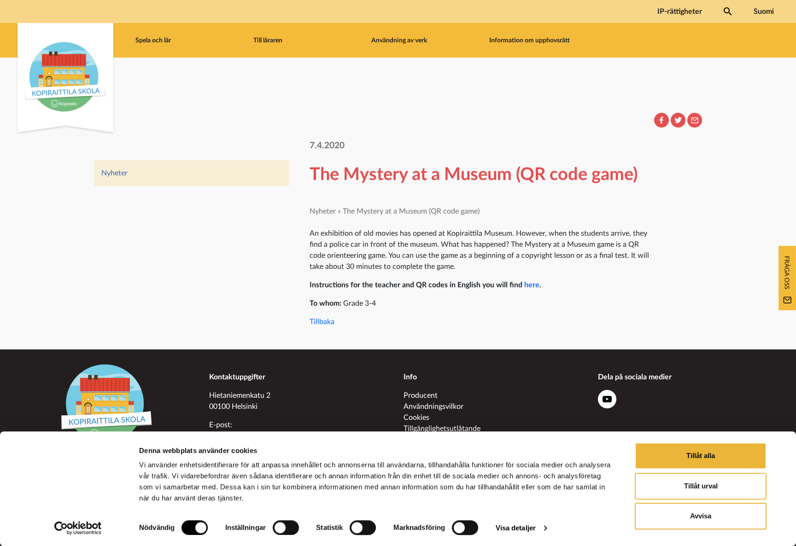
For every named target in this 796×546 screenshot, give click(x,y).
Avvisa (700, 516)
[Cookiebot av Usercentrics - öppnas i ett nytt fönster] (78, 528)
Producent (421, 395)
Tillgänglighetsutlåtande (442, 428)
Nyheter (114, 173)
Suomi (764, 11)
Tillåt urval (701, 486)
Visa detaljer (516, 528)
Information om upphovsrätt (529, 40)
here (531, 285)
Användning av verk (399, 40)
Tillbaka (322, 321)
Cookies (416, 417)
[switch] (286, 527)
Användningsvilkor (433, 406)
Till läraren (267, 40)
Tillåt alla (700, 455)
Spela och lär (153, 40)
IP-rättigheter (679, 11)
